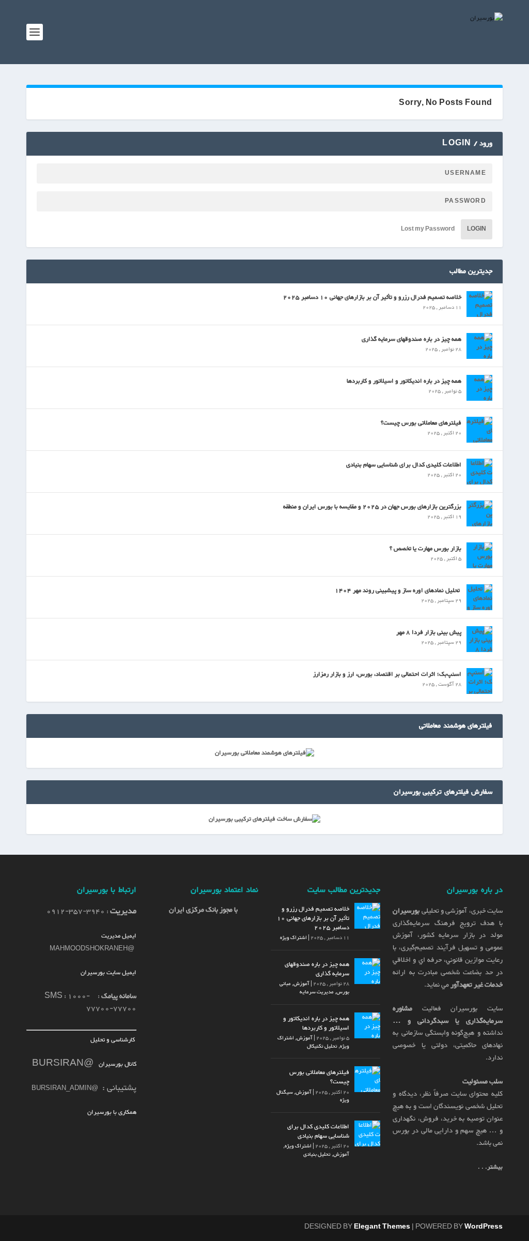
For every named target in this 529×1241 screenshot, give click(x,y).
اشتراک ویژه (293, 938)
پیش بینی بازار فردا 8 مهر (428, 632)
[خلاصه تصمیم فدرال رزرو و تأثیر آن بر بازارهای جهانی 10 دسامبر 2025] (479, 304)
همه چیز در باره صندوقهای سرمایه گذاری (411, 339)
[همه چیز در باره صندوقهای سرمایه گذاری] (479, 346)
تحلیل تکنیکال (322, 1046)
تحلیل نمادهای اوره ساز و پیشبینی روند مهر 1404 (398, 590)
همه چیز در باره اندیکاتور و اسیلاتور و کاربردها (404, 381)
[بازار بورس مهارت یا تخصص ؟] (479, 555)
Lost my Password (428, 229)
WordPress (483, 1227)
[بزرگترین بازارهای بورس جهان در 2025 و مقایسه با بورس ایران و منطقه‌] (479, 513)
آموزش (301, 984)
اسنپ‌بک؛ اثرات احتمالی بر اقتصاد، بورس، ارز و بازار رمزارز (387, 674)
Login (476, 229)
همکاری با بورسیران (111, 1112)
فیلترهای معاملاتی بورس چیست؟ (421, 423)
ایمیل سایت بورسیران (108, 972)
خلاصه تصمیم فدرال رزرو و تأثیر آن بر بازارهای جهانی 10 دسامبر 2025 (372, 297)
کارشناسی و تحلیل (113, 1040)
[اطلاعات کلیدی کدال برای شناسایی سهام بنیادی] (479, 472)
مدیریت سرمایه (317, 992)
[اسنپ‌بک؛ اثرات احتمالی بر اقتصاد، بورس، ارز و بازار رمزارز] (479, 681)
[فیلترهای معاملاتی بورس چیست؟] (479, 430)
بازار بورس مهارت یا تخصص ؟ (425, 548)
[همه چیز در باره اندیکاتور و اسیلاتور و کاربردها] (479, 388)
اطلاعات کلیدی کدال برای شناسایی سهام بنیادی (403, 465)
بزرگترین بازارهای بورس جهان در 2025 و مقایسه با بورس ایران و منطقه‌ (372, 506)
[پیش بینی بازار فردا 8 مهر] (479, 639)
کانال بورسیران (116, 1064)
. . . (490, 1167)
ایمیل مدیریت (118, 936)
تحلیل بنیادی (317, 1154)
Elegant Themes (382, 1227)
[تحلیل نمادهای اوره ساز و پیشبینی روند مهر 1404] (479, 597)
